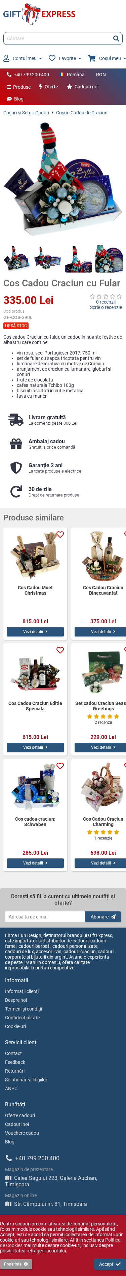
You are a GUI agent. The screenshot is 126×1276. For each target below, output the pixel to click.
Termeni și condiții (23, 1009)
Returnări (15, 1071)
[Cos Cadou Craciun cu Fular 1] (17, 259)
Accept (106, 1264)
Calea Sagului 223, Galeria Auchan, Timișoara (51, 1181)
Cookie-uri (15, 1026)
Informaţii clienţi (22, 991)
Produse (22, 87)
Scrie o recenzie (106, 307)
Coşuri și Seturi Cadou (26, 112)
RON (101, 74)
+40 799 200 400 (31, 74)
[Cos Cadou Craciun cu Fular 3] (78, 259)
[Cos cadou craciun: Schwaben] (35, 787)
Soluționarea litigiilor (26, 1079)
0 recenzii (106, 302)
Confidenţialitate (22, 1017)
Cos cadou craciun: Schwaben (35, 821)
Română (76, 74)
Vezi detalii (33, 631)
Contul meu (25, 58)
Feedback (15, 1062)
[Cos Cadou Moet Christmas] (35, 556)
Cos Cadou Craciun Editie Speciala (35, 706)
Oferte (51, 86)
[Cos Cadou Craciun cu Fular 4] (109, 259)
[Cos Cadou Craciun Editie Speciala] (35, 672)
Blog (19, 99)
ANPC (11, 1088)
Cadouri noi (86, 86)
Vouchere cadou (22, 1133)
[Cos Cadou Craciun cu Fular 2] (47, 259)
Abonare (100, 916)
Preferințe (13, 1264)
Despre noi (16, 1000)
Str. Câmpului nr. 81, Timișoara (50, 1204)
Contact (13, 1053)
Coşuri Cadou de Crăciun (82, 112)
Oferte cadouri (20, 1115)
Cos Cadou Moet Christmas (35, 590)
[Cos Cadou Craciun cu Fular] (63, 180)
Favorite (67, 58)
